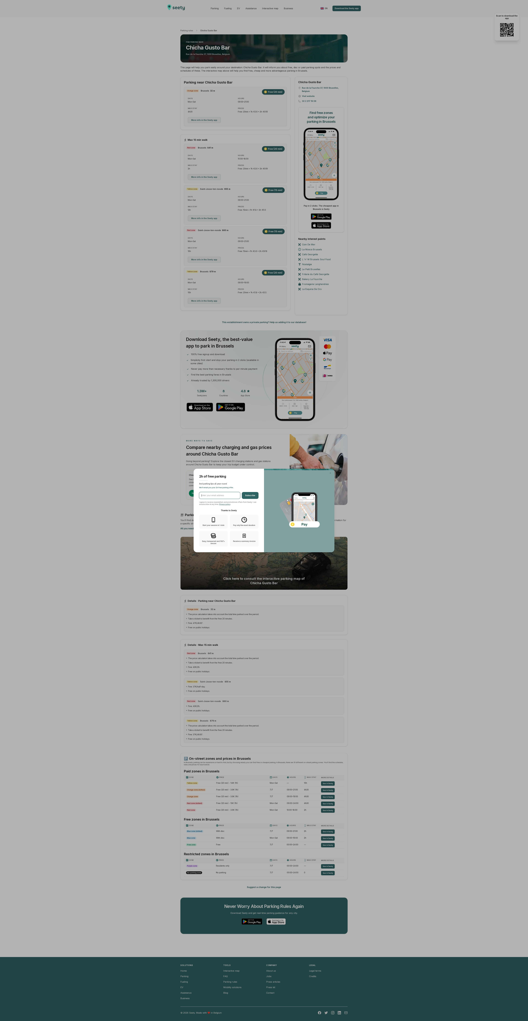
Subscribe (250, 495)
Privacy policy (224, 504)
